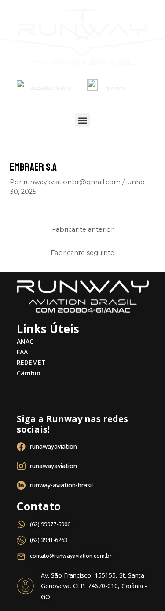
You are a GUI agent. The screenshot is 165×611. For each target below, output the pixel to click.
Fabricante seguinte (82, 253)
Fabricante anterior (83, 229)
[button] (82, 120)
